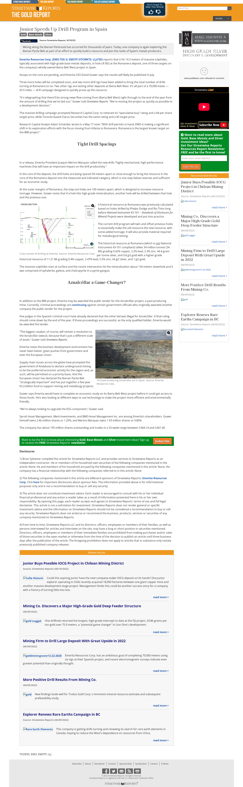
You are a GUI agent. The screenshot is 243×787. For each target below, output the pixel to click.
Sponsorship (125, 763)
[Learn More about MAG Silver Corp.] (204, 44)
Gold (23, 34)
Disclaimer (100, 763)
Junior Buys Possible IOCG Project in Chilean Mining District (73, 563)
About (88, 763)
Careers (154, 763)
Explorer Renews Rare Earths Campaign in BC (61, 714)
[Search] (229, 8)
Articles (219, 18)
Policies (164, 763)
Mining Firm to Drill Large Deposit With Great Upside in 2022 (74, 641)
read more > (161, 597)
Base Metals (35, 34)
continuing (79, 305)
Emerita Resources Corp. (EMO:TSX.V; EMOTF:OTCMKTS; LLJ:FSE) (61, 59)
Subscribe (162, 441)
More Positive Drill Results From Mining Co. (60, 679)
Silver (48, 34)
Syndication (141, 763)
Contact (112, 763)
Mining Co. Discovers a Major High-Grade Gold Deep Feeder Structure (82, 606)
